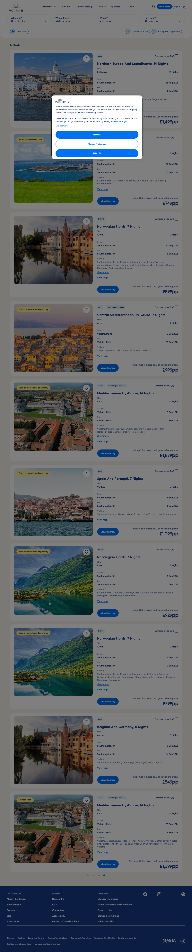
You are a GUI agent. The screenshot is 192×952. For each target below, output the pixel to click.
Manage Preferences (97, 144)
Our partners (62, 125)
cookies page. (120, 121)
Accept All (97, 134)
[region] (97, 127)
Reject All (97, 153)
